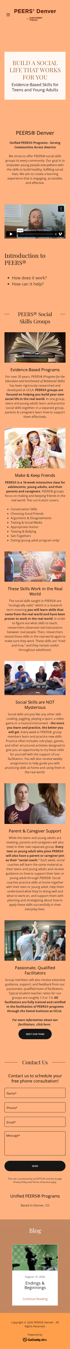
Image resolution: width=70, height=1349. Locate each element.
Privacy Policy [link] (20, 1182)
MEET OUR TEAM (35, 1034)
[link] (35, 14)
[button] (9, 14)
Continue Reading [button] (35, 1299)
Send (35, 1166)
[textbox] (35, 1093)
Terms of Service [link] (41, 1182)
